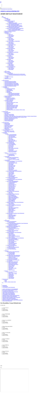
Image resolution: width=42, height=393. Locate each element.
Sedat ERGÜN (11, 169)
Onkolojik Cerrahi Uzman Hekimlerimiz (9, 298)
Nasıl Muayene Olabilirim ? (9, 125)
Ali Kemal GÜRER (12, 143)
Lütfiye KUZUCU (12, 234)
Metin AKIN (11, 174)
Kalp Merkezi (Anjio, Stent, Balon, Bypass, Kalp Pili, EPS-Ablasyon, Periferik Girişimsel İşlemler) (21, 116)
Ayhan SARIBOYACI (12, 144)
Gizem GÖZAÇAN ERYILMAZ (14, 256)
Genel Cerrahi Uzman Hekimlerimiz (12, 181)
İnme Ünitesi (7, 113)
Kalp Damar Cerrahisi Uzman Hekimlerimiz (9, 296)
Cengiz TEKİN (11, 172)
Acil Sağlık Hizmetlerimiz (11, 88)
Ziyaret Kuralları (7, 124)
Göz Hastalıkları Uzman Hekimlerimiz (8, 287)
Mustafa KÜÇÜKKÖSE (13, 225)
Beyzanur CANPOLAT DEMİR (14, 159)
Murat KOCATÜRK (12, 175)
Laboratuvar (6, 250)
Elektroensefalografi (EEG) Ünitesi (12, 105)
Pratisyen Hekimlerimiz (10, 142)
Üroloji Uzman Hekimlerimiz (7, 300)
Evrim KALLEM (11, 185)
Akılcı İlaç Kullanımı (8, 127)
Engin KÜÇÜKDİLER (12, 184)
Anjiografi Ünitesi (9, 101)
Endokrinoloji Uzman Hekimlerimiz (12, 230)
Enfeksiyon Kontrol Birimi (11, 66)
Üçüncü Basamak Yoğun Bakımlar (14, 95)
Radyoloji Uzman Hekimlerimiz (12, 271)
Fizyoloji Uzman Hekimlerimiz (12, 245)
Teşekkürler (6, 77)
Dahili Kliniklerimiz (10, 90)
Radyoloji (6, 270)
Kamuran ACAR (11, 266)
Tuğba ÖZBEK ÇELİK (12, 268)
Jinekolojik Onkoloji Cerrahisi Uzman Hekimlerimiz (15, 202)
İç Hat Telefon (11, 36)
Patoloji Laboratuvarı (10, 99)
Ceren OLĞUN (11, 149)
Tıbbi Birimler (4, 86)
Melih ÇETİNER (11, 173)
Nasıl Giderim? (11, 67)
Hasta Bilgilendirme (5, 122)
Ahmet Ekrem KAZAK (12, 135)
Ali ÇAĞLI (10, 214)
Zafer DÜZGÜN (11, 277)
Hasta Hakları (7, 128)
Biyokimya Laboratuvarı (10, 97)
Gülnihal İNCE (11, 274)
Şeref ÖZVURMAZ (12, 244)
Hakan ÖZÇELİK (12, 187)
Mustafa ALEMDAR (12, 199)
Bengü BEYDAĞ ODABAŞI (13, 239)
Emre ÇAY (10, 138)
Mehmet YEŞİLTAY (12, 210)
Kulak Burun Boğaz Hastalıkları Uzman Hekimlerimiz (15, 213)
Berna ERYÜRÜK (12, 252)
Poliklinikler (8, 91)
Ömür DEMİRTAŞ (12, 200)
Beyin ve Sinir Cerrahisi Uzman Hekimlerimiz (14, 171)
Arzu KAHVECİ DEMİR (13, 162)
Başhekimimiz (11, 21)
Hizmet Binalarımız (5, 80)
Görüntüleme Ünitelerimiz (9, 100)
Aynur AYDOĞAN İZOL (13, 238)
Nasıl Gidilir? (11, 34)
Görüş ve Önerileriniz (5, 129)
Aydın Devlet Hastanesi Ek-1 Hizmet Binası (12, 84)
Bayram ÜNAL (11, 145)
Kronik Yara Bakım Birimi (9, 119)
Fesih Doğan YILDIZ (12, 186)
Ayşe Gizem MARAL (12, 158)
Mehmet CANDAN (12, 235)
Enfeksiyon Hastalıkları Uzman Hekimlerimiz (14, 232)
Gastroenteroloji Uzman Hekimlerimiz (13, 247)
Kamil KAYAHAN (12, 188)
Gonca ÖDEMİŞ (11, 242)
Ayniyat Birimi (9, 37)
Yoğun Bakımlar (9, 92)
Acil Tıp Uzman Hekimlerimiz (11, 134)
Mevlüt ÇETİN (11, 216)
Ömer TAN (10, 192)
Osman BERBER (11, 176)
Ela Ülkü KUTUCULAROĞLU (14, 228)
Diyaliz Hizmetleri (7, 112)
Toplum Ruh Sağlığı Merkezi (9, 114)
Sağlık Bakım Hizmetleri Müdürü (14, 27)
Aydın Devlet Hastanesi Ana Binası (10, 81)
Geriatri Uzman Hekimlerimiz (11, 248)
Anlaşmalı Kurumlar (8, 78)
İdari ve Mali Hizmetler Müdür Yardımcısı (15, 25)
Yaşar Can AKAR (11, 218)
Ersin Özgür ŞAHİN (12, 165)
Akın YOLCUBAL (12, 136)
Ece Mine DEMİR (12, 253)
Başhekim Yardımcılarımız (13, 22)
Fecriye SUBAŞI (11, 205)
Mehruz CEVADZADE (12, 198)
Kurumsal (4, 17)
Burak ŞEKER (11, 233)
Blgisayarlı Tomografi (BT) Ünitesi (12, 102)
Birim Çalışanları (11, 35)
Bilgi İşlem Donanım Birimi (11, 44)
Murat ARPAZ (11, 211)
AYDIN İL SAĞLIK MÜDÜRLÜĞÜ (9, 11)
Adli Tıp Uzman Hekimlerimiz (11, 153)
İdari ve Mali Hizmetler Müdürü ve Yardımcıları (14, 23)
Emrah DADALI (11, 183)
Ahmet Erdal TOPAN (12, 227)
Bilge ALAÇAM (11, 246)
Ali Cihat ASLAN (12, 194)
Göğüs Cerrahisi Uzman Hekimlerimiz (13, 191)
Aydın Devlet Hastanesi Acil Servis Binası (11, 83)
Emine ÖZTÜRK (11, 240)
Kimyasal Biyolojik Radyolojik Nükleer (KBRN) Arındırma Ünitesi (15, 117)
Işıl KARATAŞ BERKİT (13, 243)
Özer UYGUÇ (11, 212)
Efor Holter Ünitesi (10, 104)
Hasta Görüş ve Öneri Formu (9, 130)
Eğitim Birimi (9, 59)
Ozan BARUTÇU (12, 217)
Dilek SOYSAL (11, 163)
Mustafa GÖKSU (11, 190)
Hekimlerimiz (4, 132)
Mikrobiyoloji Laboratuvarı (11, 98)
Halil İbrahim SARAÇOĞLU (13, 264)
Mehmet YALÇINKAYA (13, 140)
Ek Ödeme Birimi (9, 63)
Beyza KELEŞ (11, 146)
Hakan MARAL (11, 275)
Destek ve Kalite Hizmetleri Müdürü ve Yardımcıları (15, 28)
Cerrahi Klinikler (9, 89)
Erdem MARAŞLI (12, 222)
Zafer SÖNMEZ (11, 278)
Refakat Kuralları (7, 123)
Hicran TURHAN (12, 265)
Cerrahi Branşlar (7, 160)
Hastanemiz (6, 18)
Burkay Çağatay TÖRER (13, 273)
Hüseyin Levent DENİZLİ (13, 196)
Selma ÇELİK (11, 267)
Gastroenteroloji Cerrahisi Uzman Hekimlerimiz (14, 179)
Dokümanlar (7, 75)
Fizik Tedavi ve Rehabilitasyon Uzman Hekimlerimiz (15, 237)
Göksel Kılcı (11, 206)
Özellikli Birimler (5, 111)
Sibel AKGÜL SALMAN (13, 170)
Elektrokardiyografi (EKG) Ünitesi (12, 106)
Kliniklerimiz (7, 87)
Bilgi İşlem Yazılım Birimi (11, 48)
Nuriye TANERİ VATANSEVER (14, 236)
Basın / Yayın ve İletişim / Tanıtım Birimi (13, 41)
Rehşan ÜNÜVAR (12, 201)
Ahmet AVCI (11, 272)
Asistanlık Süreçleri (10, 73)
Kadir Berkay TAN (12, 166)
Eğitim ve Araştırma (8, 72)
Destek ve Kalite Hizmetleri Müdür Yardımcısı (16, 30)
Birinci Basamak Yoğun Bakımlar (14, 93)
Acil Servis (6, 133)
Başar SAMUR (11, 203)
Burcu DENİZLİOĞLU (12, 137)
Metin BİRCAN (11, 141)
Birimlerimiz (7, 32)
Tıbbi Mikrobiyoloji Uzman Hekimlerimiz (13, 255)
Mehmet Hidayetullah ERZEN (14, 197)
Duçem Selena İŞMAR (12, 151)
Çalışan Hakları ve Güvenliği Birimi (12, 52)
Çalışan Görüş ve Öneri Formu (9, 131)
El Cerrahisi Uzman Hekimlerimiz (12, 177)
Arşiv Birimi (9, 33)
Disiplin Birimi (9, 55)
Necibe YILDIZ (11, 229)
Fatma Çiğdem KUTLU (12, 241)
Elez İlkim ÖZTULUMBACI (13, 224)
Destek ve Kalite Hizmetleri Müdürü (14, 29)
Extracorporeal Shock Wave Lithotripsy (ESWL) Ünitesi (16, 109)
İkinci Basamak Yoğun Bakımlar (14, 94)
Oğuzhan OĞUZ (11, 231)
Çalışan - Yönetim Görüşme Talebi (10, 281)
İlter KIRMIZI (11, 180)
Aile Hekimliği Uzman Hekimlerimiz (13, 157)
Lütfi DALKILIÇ (11, 189)
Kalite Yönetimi (7, 71)
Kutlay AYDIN (11, 167)
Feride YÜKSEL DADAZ (13, 263)
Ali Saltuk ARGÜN (12, 178)
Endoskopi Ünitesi (10, 108)
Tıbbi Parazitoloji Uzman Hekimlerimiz (13, 259)
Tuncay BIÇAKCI (12, 254)
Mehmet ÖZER (11, 209)
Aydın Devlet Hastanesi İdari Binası (10, 82)
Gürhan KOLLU (11, 154)
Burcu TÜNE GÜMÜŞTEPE (13, 148)
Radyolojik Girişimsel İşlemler (9, 118)
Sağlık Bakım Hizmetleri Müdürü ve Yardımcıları (14, 26)
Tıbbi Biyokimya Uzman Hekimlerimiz (13, 251)
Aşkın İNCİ (10, 260)
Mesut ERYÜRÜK (12, 155)
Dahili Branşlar (7, 220)
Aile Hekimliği (7, 156)
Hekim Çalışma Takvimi (8, 126)
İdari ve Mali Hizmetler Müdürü (14, 24)
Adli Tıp (6, 152)
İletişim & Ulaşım (5, 279)
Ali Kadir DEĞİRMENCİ (13, 182)
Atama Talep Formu (10, 76)
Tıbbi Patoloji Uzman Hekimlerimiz (12, 261)
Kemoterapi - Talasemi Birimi (9, 115)
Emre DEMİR (11, 164)
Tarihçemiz (8, 19)
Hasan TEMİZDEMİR (12, 195)
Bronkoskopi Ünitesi (10, 103)
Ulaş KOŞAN (11, 276)
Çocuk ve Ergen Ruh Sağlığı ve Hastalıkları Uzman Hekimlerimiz (17, 223)
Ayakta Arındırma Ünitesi (9, 120)
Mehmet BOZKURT (12, 208)
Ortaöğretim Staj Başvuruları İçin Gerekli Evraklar (17, 74)
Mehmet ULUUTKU (12, 257)
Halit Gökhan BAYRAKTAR (13, 207)
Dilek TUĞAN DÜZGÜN (13, 262)
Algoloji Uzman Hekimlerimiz (11, 221)
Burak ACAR (11, 147)
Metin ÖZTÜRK (11, 168)
